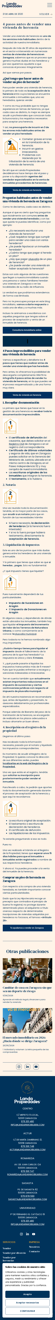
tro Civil (19, 444)
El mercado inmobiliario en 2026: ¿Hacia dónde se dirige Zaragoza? (25, 1039)
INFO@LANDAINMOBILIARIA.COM (27, 1124)
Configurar (27, 1311)
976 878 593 (27, 1196)
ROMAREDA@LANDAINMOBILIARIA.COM (27, 1174)
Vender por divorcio (14, 1252)
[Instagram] (19, 1066)
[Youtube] (36, 1066)
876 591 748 (27, 1146)
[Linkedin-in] (27, 1066)
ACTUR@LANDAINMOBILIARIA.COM (27, 1149)
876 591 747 (27, 1171)
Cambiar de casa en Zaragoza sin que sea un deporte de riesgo (27, 989)
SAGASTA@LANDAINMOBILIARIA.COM (27, 1199)
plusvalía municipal (25, 633)
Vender (7, 1248)
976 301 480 (27, 1121)
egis (12, 444)
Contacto (34, 1251)
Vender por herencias (9, 1259)
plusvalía (33, 259)
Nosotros (34, 1246)
